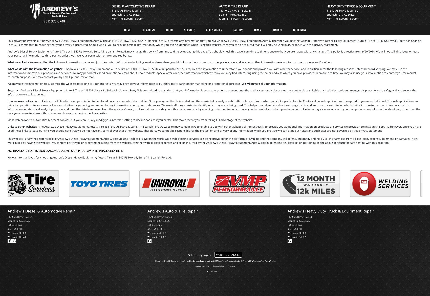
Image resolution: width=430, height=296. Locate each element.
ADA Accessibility (202, 266)
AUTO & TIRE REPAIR (233, 6)
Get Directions (15, 224)
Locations (148, 30)
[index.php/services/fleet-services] (250, 184)
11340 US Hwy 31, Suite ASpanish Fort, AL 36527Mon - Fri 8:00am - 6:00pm (128, 14)
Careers (238, 30)
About (169, 30)
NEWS (257, 30)
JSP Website (254, 261)
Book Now (299, 30)
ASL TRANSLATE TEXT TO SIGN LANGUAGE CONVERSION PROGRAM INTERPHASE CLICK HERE (65, 151)
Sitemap (231, 266)
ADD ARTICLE (212, 271)
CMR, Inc (244, 261)
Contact (277, 30)
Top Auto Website (268, 261)
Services (189, 30)
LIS (222, 271)
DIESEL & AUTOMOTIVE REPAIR (133, 6)
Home (127, 30)
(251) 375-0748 (54, 21)
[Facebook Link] (10, 241)
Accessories (214, 30)
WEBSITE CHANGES (228, 255)
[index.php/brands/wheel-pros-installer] (320, 184)
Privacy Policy (218, 266)
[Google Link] (14, 241)
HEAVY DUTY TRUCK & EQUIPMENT (351, 6)
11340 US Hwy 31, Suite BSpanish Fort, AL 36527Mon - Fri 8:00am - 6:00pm (235, 14)
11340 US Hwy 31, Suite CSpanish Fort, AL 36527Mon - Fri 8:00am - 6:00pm (343, 14)
